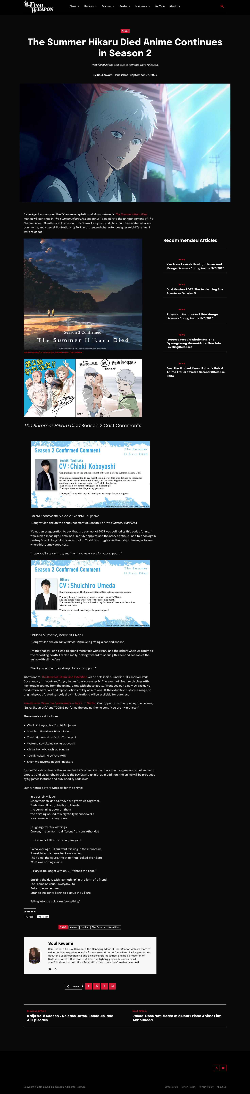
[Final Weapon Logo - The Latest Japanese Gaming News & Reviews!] (42, 6)
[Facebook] (88, 986)
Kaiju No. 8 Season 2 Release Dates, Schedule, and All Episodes (70, 1018)
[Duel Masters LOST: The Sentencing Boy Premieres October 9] (169, 281)
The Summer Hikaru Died (106, 927)
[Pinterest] (104, 986)
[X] (55, 968)
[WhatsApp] (112, 986)
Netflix (91, 703)
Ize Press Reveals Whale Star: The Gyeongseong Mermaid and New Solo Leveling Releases (194, 343)
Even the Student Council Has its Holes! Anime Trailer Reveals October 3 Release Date (196, 372)
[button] (222, 6)
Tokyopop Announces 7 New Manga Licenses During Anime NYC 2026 (192, 316)
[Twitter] (216, 1068)
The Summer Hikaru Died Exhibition (64, 677)
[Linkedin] (49, 968)
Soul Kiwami (105, 75)
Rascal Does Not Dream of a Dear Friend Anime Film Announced (177, 1018)
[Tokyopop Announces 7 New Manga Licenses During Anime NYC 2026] (169, 306)
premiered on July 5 (53, 703)
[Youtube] (223, 1068)
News (125, 31)
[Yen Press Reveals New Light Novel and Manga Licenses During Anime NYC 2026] (169, 256)
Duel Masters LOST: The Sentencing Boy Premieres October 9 (195, 291)
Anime (73, 927)
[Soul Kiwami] (36, 955)
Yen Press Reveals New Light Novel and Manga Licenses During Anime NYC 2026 (195, 266)
